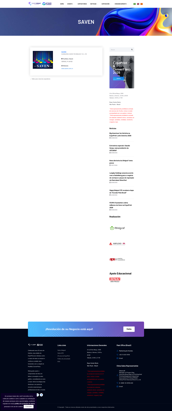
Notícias (93, 4)
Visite (129, 329)
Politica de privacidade (64, 358)
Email (121, 358)
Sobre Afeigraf (62, 350)
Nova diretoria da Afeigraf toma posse (121, 162)
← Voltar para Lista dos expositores (40, 79)
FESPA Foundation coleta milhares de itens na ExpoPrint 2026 (120, 205)
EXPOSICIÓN (105, 4)
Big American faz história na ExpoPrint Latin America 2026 (120, 134)
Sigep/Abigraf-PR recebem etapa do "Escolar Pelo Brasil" (121, 191)
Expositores (82, 4)
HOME (62, 4)
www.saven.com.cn (67, 68)
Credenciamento (120, 4)
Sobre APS (61, 353)
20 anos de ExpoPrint (64, 356)
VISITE (118, 78)
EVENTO (69, 4)
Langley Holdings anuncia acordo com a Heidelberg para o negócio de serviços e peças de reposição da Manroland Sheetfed (121, 176)
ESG (59, 361)
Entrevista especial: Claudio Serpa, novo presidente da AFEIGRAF (119, 148)
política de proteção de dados (25, 403)
